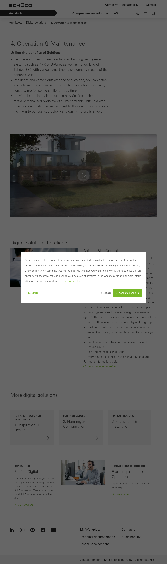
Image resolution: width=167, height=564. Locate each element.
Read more (33, 293)
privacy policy (73, 281)
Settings (107, 293)
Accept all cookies (129, 292)
